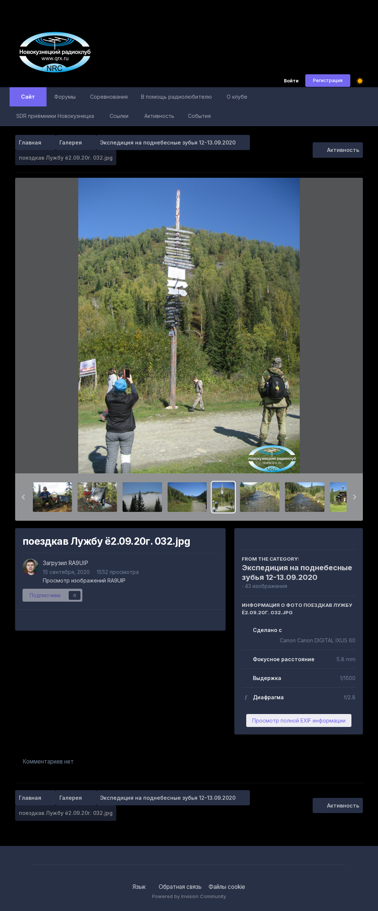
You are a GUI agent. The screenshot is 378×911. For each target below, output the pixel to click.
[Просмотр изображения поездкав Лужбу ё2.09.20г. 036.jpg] (304, 497)
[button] (23, 497)
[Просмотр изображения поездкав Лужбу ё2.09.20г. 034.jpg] (259, 497)
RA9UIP (78, 563)
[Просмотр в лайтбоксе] (189, 325)
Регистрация (328, 80)
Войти (291, 81)
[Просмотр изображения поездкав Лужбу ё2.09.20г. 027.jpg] (52, 497)
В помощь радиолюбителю (176, 97)
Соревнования (109, 97)
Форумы (65, 97)
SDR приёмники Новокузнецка (55, 116)
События (199, 116)
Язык (140, 886)
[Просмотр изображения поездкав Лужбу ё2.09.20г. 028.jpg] (97, 497)
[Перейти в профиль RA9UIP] (31, 567)
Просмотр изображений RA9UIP (84, 580)
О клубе (237, 97)
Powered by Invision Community (189, 896)
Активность (159, 116)
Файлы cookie (227, 886)
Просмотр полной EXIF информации (299, 720)
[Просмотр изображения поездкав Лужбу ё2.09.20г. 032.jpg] (223, 497)
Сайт (28, 97)
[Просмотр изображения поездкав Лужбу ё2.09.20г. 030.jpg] (142, 497)
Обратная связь (180, 886)
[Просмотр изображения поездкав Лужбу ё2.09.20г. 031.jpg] (187, 497)
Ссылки (119, 116)
